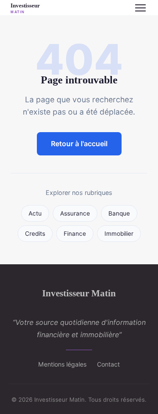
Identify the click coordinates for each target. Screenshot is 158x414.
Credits (35, 233)
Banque (119, 213)
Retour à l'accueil (79, 143)
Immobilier (118, 233)
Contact (108, 364)
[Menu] (140, 8)
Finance (75, 233)
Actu (35, 213)
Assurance (75, 213)
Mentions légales (62, 364)
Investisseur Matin (79, 293)
